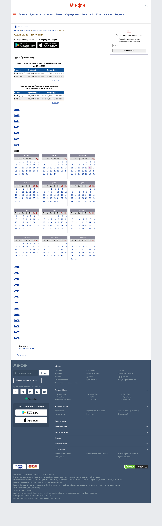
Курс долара (91, 370)
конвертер (55, 80)
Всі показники (23, 27)
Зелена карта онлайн (63, 454)
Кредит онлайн (91, 380)
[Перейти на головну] (81, 5)
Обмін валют (59, 411)
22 (19, 171)
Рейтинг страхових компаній (128, 454)
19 (34, 168)
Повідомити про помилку (27, 380)
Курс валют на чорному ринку (128, 411)
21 (16, 171)
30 (23, 174)
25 (30, 171)
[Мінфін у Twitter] (30, 391)
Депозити (35, 14)
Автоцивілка (59, 457)
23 (23, 171)
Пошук (44, 373)
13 (37, 165)
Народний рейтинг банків (127, 380)
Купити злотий (123, 414)
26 (34, 171)
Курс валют (59, 370)
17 (27, 168)
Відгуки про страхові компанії (97, 454)
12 (34, 165)
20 (37, 168)
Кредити (48, 14)
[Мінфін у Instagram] (37, 391)
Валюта (23, 14)
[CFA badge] (46, 467)
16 (23, 168)
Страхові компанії (124, 457)
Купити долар (60, 414)
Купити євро (90, 414)
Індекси (119, 14)
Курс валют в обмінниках (95, 411)
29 (19, 174)
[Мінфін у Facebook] (15, 391)
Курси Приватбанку (27, 348)
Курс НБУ (58, 373)
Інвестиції (87, 14)
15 (19, 168)
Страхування (72, 14)
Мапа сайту (21, 355)
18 (30, 168)
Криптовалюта (104, 14)
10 (27, 165)
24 (27, 171)
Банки (59, 14)
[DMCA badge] (136, 467)
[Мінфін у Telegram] (23, 391)
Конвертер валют (61, 380)
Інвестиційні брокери (125, 373)
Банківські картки (92, 373)
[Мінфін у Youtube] (44, 391)
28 (16, 174)
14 (16, 168)
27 (37, 171)
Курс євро (121, 370)
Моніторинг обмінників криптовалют (68, 383)
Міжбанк (58, 377)
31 (27, 174)
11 (30, 165)
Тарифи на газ (123, 377)
